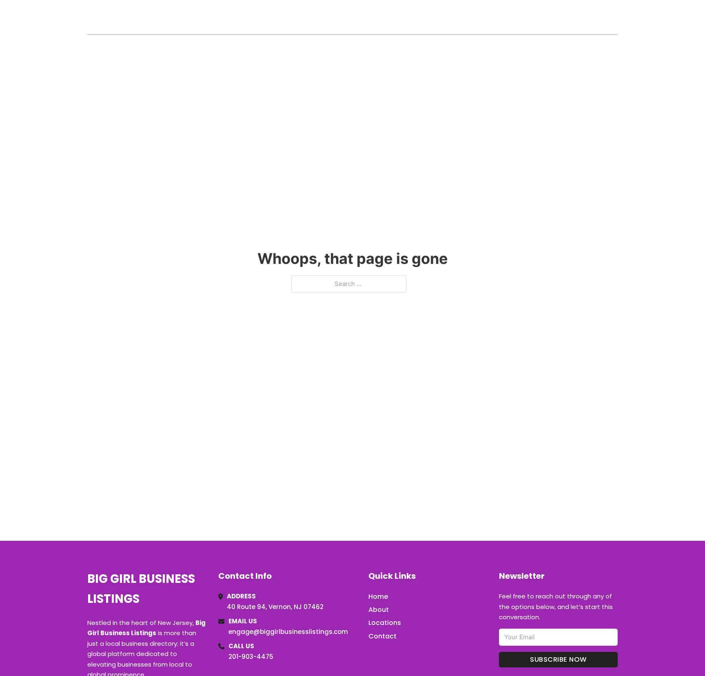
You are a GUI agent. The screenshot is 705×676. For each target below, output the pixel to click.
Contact (382, 636)
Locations (560, 17)
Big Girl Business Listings (176, 17)
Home (523, 17)
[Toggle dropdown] (615, 17)
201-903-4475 (250, 656)
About (378, 609)
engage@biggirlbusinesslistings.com (288, 631)
